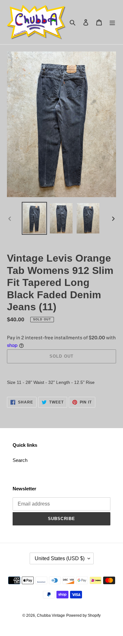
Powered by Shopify (83, 615)
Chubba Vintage (51, 615)
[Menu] (112, 22)
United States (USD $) (60, 558)
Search (20, 460)
